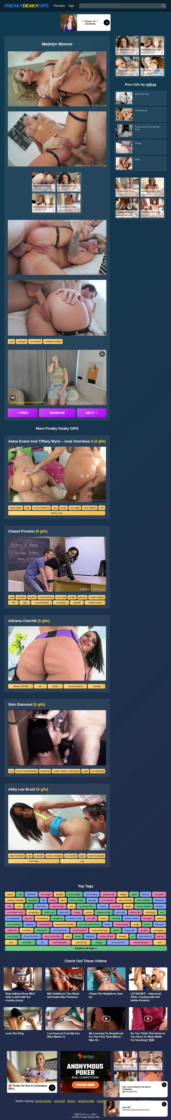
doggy (99, 942)
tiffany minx (56, 513)
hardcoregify (43, 1101)
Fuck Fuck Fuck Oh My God (147, 128)
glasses (82, 597)
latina (107, 924)
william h (11, 930)
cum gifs (91, 918)
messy (102, 906)
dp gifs (72, 597)
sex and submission (89, 924)
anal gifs (22, 341)
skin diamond (97, 771)
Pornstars (59, 5)
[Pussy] (124, 147)
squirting (32, 900)
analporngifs (86, 1101)
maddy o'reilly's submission (66, 771)
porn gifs (120, 912)
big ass (28, 918)
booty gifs (130, 930)
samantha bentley (64, 924)
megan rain (108, 894)
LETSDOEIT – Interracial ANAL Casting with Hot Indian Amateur (146, 997)
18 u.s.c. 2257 (89, 1114)
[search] (163, 5)
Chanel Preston (27, 531)
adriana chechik (20, 686)
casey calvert (144, 906)
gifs (29, 906)
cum (19, 906)
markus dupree (97, 597)
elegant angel (104, 912)
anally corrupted (54, 855)
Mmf (137, 159)
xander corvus (95, 602)
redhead (31, 894)
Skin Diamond (26, 705)
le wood (116, 906)
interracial (45, 771)
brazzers (147, 918)
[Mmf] (124, 163)
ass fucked (35, 341)
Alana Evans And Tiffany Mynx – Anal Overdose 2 (57, 441)
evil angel (74, 507)
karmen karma (75, 686)
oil (132, 936)
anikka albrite (106, 936)
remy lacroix (117, 942)
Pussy (138, 143)
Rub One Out (142, 94)
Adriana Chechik (28, 621)
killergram (42, 930)
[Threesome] (124, 114)
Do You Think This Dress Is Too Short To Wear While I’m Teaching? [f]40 (148, 1037)
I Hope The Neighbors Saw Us (106, 995)
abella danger (141, 942)
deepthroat (44, 924)
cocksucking (121, 924)
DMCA (77, 1114)
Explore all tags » (86, 948)
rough (85, 771)
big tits (160, 936)
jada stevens (145, 936)
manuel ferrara (99, 930)
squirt (10, 894)
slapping (90, 936)
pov (82, 861)
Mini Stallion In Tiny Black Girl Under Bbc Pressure (63, 995)
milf (102, 507)
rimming (96, 686)
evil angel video (15, 912)
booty (63, 507)
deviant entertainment (26, 771)
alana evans (16, 507)
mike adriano (90, 507)
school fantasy (42, 602)
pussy (89, 912)
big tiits (31, 597)
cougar (77, 912)
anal (12, 341)
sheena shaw (131, 918)
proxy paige (74, 894)
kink (160, 942)
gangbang (33, 912)
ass (55, 507)
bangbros (58, 918)
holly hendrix (79, 930)
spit (43, 900)
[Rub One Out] (124, 98)
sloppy (123, 894)
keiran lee (135, 912)
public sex (49, 912)
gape (82, 855)
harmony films (86, 906)
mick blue (33, 861)
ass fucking (91, 894)
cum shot (60, 597)
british (147, 924)
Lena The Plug (14, 1033)
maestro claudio (96, 855)
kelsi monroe (125, 900)
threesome (42, 918)
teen (62, 900)
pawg (78, 936)
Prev (23, 413)
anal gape (158, 930)
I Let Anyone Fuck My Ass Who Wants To (63, 1035)
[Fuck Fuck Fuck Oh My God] (124, 131)
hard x (103, 918)
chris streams (60, 930)
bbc (9, 906)
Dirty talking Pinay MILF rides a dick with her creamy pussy (20, 997)
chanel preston (46, 597)
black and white (52, 936)
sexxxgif (59, 1101)
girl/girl (59, 894)
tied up (145, 894)
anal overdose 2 (41, 507)
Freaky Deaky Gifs (90, 1117)
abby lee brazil (17, 855)
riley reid (63, 912)
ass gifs (92, 900)
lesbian (160, 906)
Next (91, 413)
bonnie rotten (77, 900)
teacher (76, 602)
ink (42, 942)
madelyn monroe (53, 341)
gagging (29, 924)
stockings (61, 602)
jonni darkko (107, 900)
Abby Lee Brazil (28, 789)
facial (128, 906)
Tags (71, 5)
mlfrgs (151, 84)
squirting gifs (59, 942)
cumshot (26, 930)
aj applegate (13, 918)
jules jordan (58, 906)
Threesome (141, 110)
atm (162, 912)
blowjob (122, 936)
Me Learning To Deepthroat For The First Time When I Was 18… (106, 1037)
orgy (25, 602)
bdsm (116, 930)
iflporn (71, 1101)
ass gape (159, 894)
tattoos (160, 918)
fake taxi (159, 924)
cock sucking (14, 924)
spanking (159, 900)
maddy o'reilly (74, 918)
